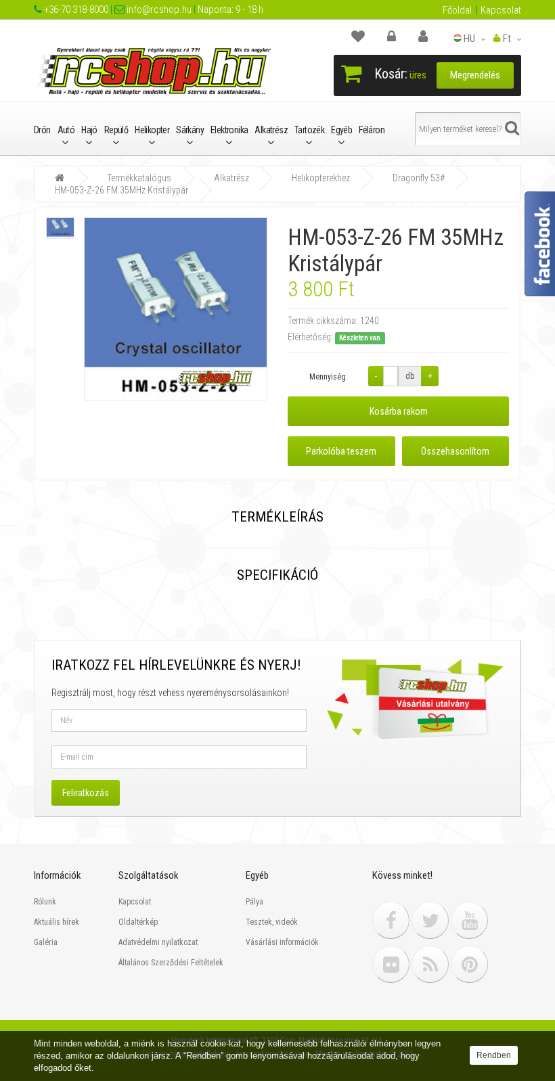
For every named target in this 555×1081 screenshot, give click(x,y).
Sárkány (190, 129)
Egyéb (341, 129)
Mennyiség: (328, 377)
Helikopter (152, 129)
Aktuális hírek (56, 922)
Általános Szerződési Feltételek (170, 962)
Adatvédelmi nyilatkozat (158, 942)
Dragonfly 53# (419, 177)
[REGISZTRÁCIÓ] (429, 36)
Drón (42, 129)
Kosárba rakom (399, 411)
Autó (66, 129)
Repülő (116, 129)
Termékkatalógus (139, 177)
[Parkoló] (364, 36)
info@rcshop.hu (158, 9)
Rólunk (45, 901)
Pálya (254, 901)
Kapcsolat (501, 10)
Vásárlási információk (282, 942)
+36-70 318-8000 (75, 9)
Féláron (371, 129)
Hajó (89, 129)
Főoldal (457, 10)
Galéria (46, 942)
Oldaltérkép (138, 922)
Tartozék (309, 129)
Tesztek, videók (272, 922)
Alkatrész (271, 129)
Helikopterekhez (321, 177)
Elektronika (229, 129)
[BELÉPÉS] (398, 36)
